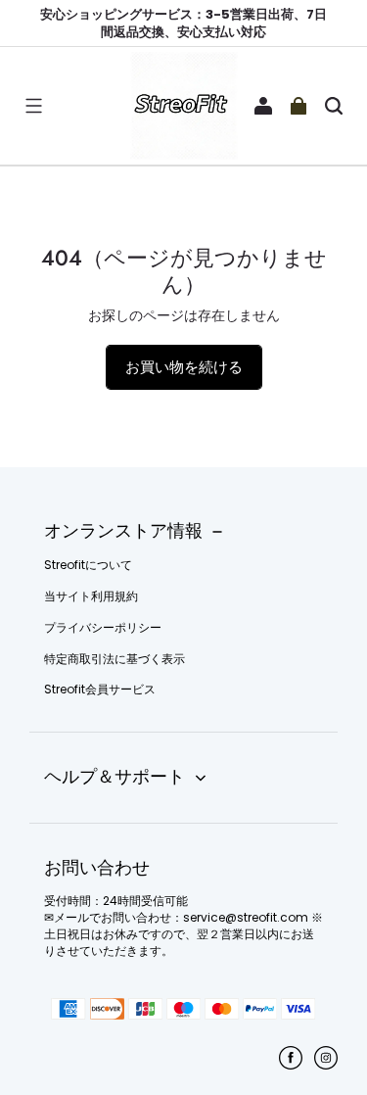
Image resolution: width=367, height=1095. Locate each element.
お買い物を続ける (184, 367)
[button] (33, 105)
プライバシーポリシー (102, 628)
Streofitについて (88, 565)
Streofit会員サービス (100, 689)
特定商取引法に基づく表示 (114, 659)
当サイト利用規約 (91, 596)
